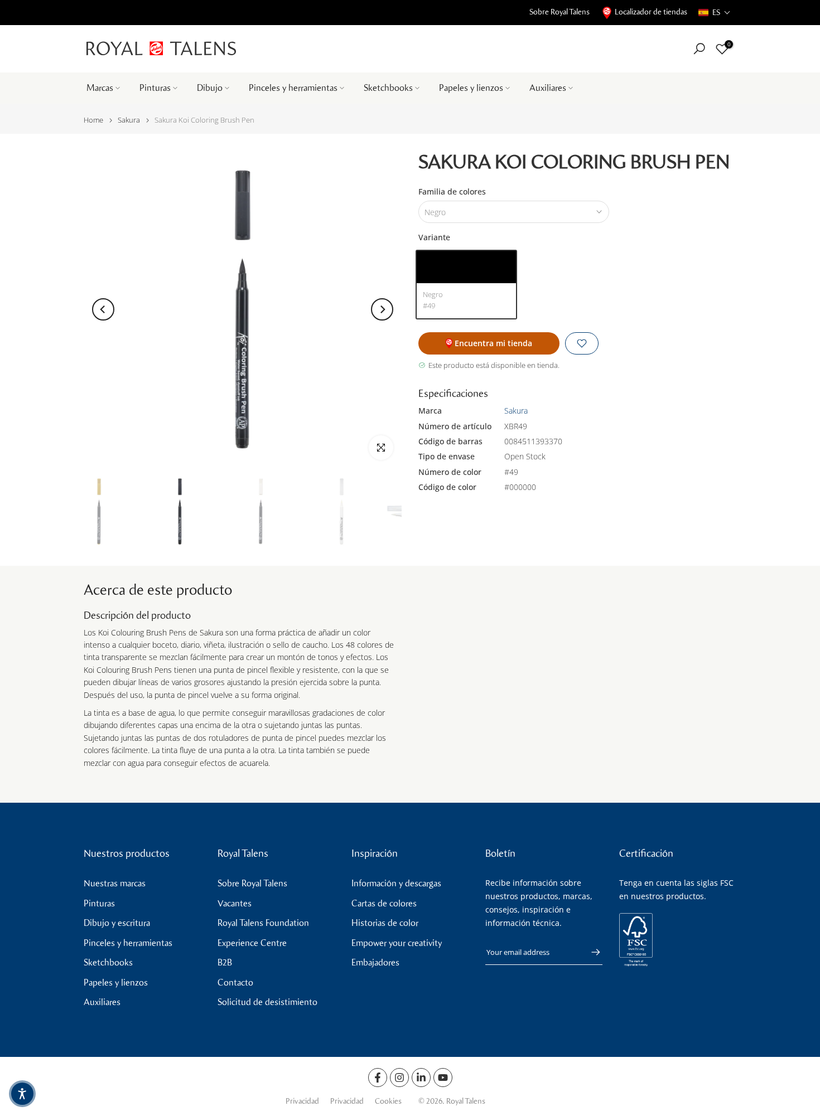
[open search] (699, 49)
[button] (714, 12)
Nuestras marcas (115, 883)
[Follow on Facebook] (377, 1077)
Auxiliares (547, 88)
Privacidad (302, 1101)
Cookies (388, 1101)
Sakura (129, 120)
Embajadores (375, 962)
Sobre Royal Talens (559, 12)
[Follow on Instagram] (399, 1077)
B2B (225, 962)
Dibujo (210, 88)
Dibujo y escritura (117, 923)
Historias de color (384, 923)
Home (93, 120)
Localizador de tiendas (651, 12)
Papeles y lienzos (471, 88)
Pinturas (155, 88)
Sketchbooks (388, 88)
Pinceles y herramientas (293, 88)
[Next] (382, 309)
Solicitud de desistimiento (267, 1002)
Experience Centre (252, 943)
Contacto (235, 982)
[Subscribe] (590, 952)
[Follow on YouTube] (442, 1077)
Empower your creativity (396, 943)
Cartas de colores (384, 903)
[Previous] (103, 309)
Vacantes (235, 903)
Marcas (99, 88)
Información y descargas (396, 883)
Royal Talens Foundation (263, 923)
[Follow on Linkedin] (421, 1077)
